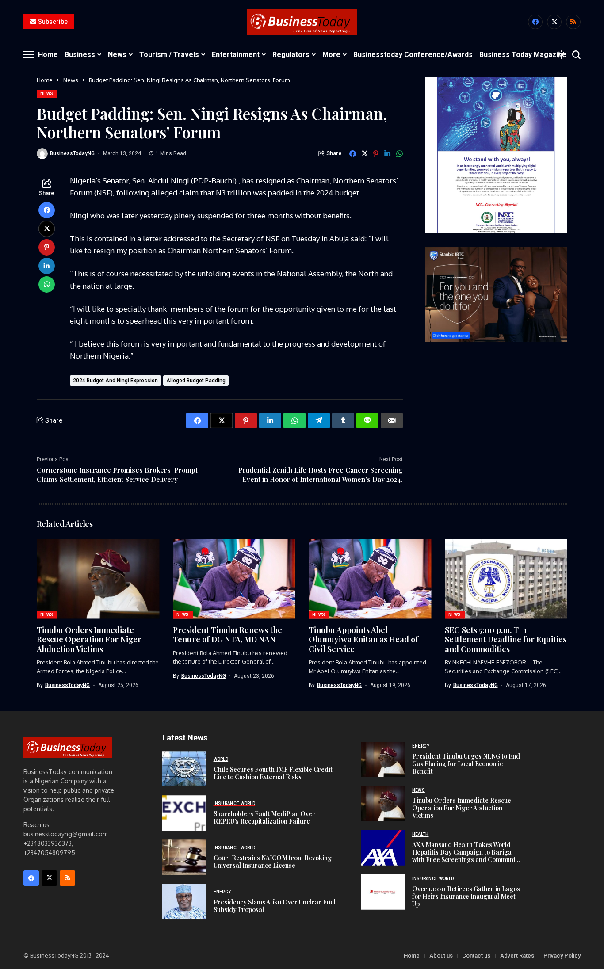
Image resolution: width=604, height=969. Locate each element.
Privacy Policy (562, 955)
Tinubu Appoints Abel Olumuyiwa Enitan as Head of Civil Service (363, 639)
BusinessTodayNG (72, 153)
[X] (554, 22)
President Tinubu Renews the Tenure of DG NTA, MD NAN (227, 635)
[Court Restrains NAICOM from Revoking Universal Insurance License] (184, 857)
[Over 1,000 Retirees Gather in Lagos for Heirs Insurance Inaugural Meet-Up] (383, 892)
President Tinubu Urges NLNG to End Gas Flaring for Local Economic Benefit (466, 763)
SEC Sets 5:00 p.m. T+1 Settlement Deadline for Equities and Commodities (505, 639)
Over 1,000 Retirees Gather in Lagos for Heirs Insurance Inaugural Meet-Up (466, 896)
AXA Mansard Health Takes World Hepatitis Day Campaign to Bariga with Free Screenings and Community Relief (466, 855)
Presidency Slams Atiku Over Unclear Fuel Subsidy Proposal (275, 906)
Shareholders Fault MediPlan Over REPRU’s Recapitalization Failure (264, 817)
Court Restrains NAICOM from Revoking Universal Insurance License (273, 862)
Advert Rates (517, 955)
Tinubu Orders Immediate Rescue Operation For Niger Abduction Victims (89, 639)
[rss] (573, 22)
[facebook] (535, 22)
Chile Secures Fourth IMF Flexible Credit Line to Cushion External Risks (273, 773)
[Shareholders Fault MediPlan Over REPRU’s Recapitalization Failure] (184, 813)
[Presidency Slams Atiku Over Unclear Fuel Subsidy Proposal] (184, 901)
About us (441, 955)
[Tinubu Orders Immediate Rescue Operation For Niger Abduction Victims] (383, 803)
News (70, 80)
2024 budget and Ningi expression (115, 381)
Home (45, 80)
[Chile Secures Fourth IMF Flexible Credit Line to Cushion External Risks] (184, 768)
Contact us (476, 955)
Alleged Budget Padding (196, 381)
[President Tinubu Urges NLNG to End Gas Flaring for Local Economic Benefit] (383, 759)
